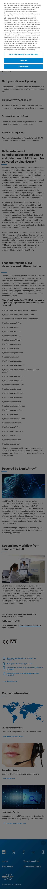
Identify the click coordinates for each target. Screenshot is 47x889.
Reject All (23, 60)
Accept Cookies (23, 66)
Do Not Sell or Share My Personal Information (23, 54)
